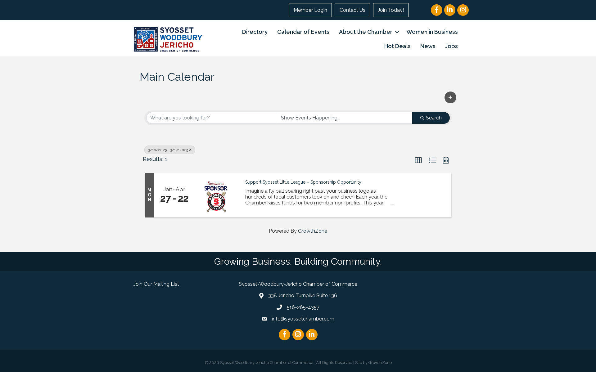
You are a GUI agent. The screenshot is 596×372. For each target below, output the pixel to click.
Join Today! (391, 10)
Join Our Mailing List (156, 284)
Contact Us (352, 10)
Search (434, 118)
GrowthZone (312, 231)
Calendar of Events (303, 32)
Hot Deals (397, 46)
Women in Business (432, 32)
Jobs (451, 46)
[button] (450, 97)
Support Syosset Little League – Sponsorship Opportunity (303, 182)
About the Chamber (365, 32)
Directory (255, 32)
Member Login (310, 10)
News (428, 46)
